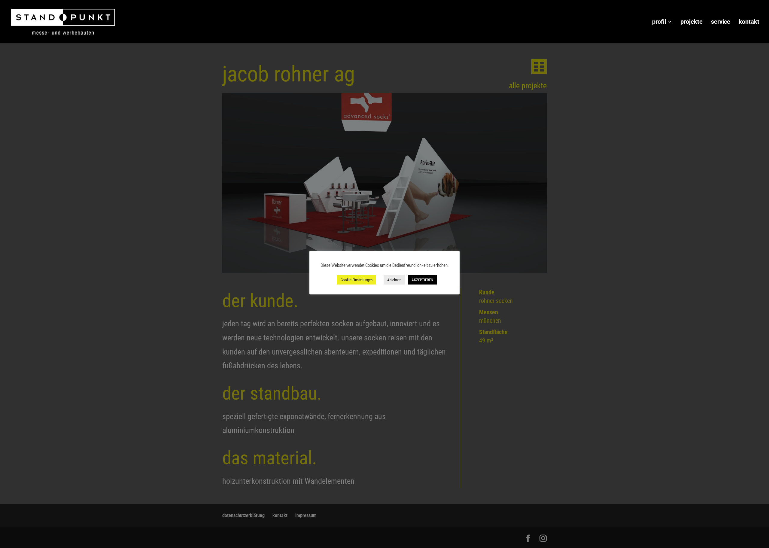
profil (659, 22)
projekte (691, 22)
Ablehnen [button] (394, 280)
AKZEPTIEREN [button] (422, 280)
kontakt (749, 22)
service (720, 22)
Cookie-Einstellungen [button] (356, 280)
